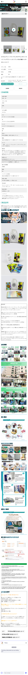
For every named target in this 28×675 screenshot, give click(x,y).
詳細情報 (7, 88)
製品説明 (20, 88)
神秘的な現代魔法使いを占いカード (10, 637)
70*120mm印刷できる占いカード (16, 631)
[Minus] (26, 643)
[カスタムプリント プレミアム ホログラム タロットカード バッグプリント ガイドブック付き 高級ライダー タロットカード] (13, 30)
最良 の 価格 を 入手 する (7, 83)
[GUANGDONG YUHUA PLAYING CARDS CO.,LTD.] (14, 2)
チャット (20, 83)
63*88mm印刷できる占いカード (10, 634)
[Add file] (2, 672)
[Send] (26, 672)
